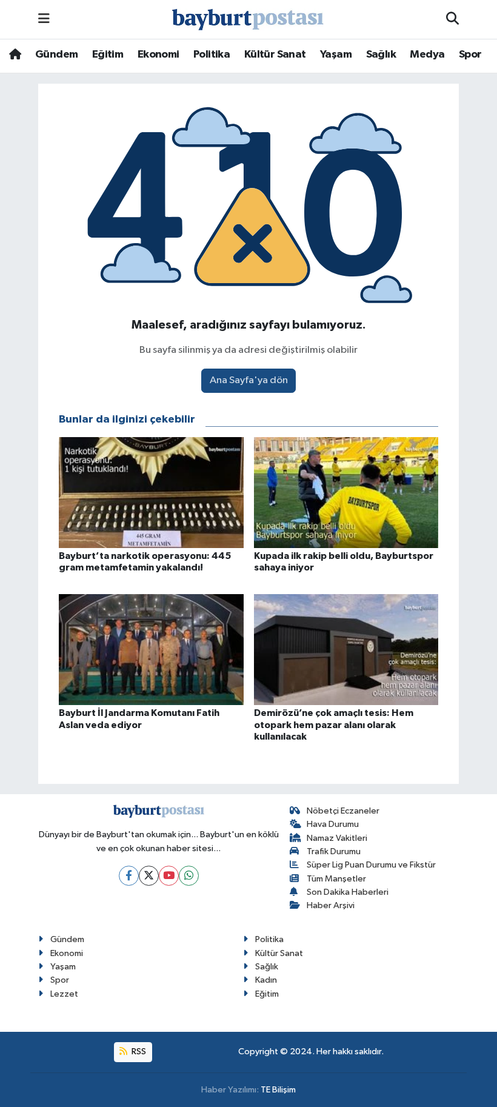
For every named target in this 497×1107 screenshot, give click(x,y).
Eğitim (107, 54)
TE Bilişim (278, 1089)
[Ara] (452, 19)
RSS (138, 1051)
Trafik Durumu (334, 851)
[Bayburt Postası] (248, 19)
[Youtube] (169, 876)
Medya (427, 54)
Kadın (266, 980)
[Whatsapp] (189, 876)
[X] (149, 876)
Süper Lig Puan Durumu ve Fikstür (371, 864)
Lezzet (64, 993)
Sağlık (381, 54)
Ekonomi (158, 54)
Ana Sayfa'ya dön (249, 380)
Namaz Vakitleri (337, 838)
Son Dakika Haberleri (348, 892)
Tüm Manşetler (336, 878)
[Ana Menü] (44, 19)
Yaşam (336, 54)
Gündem (56, 54)
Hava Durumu (333, 824)
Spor (470, 54)
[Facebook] (129, 876)
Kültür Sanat (275, 54)
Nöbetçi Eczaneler (343, 810)
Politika (211, 54)
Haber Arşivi (331, 905)
